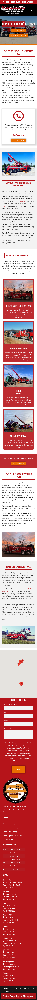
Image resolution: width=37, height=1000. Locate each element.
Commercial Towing (10, 828)
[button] (21, 684)
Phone (6, 720)
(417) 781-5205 (10, 911)
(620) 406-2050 (10, 969)
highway (22, 201)
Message (7, 728)
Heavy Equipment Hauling (12, 836)
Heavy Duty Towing (10, 832)
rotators (4, 206)
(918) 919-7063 (10, 957)
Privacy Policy (11, 809)
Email (6, 712)
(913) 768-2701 (28, 4)
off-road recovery (14, 440)
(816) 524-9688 (28, 2)
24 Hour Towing (9, 824)
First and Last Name (11, 704)
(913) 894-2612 (10, 899)
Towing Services (9, 840)
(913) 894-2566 (10, 934)
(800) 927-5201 (18, 135)
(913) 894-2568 (10, 922)
